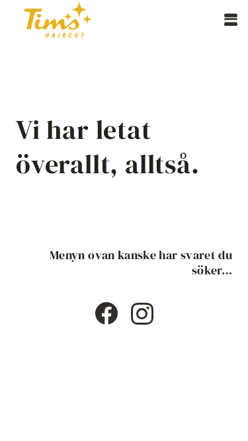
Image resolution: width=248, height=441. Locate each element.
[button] (231, 19)
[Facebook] (106, 313)
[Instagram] (142, 314)
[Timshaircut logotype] (58, 20)
